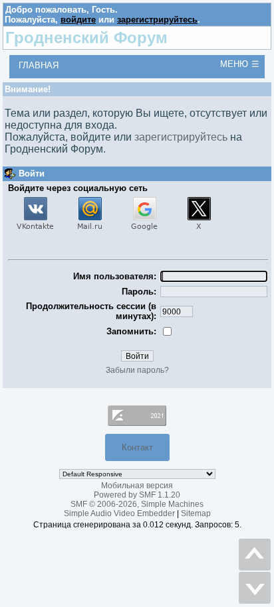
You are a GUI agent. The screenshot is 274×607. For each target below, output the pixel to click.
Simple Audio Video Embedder (119, 513)
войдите (78, 20)
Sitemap (196, 513)
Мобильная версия (137, 485)
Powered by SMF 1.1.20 (137, 495)
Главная (39, 65)
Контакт (137, 447)
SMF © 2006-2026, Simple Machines (137, 504)
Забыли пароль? (137, 370)
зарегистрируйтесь (157, 20)
